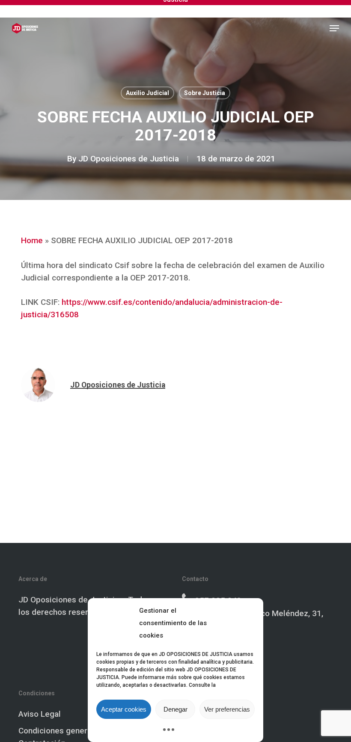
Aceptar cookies (123, 709)
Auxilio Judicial (147, 92)
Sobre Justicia (204, 92)
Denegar (175, 709)
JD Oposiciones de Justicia (128, 159)
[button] (334, 28)
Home (32, 240)
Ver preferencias (227, 709)
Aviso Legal (39, 714)
